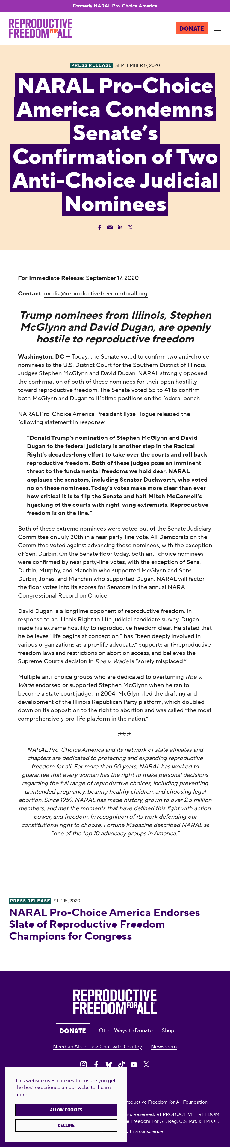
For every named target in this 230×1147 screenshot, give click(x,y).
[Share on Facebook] (96, 1064)
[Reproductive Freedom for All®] (40, 28)
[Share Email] (110, 227)
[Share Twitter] (130, 227)
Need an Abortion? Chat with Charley (97, 1046)
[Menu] (217, 29)
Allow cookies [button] (66, 1110)
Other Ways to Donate (126, 1030)
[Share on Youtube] (134, 1064)
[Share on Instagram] (83, 1064)
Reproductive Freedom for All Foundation (162, 1102)
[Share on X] (146, 1064)
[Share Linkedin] (120, 227)
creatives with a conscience (133, 1131)
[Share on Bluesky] (109, 1064)
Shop (168, 1030)
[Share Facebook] (99, 227)
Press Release (30, 901)
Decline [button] (66, 1125)
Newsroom (164, 1046)
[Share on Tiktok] (121, 1064)
